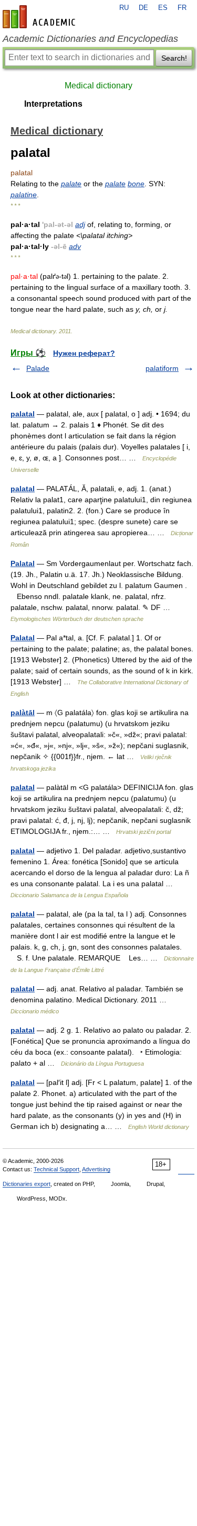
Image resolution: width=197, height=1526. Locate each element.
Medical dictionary (98, 85)
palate (71, 183)
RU (124, 8)
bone (136, 183)
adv (75, 246)
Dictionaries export (26, 1184)
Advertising (96, 1169)
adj (80, 224)
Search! (174, 58)
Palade (37, 368)
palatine (24, 194)
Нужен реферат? (84, 353)
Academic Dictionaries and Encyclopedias (90, 38)
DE (143, 8)
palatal (23, 414)
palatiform (162, 368)
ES (163, 8)
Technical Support (56, 1169)
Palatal (23, 563)
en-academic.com (40, 16)
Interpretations (53, 103)
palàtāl (23, 712)
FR (182, 8)
